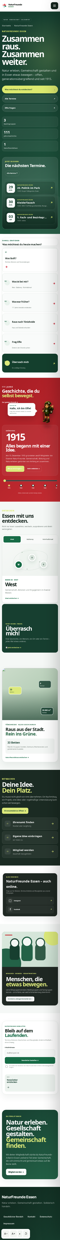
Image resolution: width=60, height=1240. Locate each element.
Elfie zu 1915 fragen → (15, 468)
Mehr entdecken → (33, 468)
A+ (13, 1233)
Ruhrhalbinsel (48, 539)
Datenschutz (46, 1216)
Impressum (9, 1223)
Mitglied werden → (16, 1172)
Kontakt (31, 1216)
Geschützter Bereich (13, 1216)
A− (6, 1233)
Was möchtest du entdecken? (30, 89)
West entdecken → (12, 598)
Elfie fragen (30, 108)
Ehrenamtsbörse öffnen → (15, 811)
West (12, 539)
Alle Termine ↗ (12, 173)
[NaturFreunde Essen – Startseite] (12, 5)
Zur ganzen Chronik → (10, 402)
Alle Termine (30, 98)
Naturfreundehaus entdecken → (17, 757)
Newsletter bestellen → (30, 1060)
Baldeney (30, 539)
